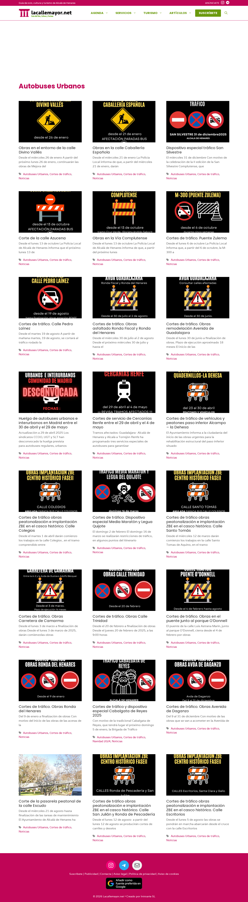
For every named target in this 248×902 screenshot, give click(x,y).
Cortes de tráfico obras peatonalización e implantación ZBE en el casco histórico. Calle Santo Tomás (195, 524)
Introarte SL (148, 896)
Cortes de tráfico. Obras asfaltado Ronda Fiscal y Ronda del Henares (122, 328)
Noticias (24, 178)
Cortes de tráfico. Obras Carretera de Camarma (41, 618)
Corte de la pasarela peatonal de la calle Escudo (50, 803)
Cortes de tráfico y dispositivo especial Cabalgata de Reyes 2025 (120, 711)
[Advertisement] (124, 55)
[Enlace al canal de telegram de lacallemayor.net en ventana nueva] (226, 3)
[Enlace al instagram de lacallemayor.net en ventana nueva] (221, 3)
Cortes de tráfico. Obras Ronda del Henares (47, 709)
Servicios (123, 13)
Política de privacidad (142, 873)
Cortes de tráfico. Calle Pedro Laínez (46, 326)
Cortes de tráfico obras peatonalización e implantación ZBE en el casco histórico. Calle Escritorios (195, 808)
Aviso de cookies (168, 873)
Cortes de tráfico (60, 174)
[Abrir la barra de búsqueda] (226, 13)
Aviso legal (120, 873)
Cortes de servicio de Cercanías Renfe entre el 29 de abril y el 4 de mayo (124, 423)
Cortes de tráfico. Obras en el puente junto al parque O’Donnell (196, 618)
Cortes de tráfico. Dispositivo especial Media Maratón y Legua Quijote (123, 522)
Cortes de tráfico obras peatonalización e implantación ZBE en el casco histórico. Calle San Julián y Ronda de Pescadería (124, 808)
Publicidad (91, 873)
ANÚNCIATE (212, 3)
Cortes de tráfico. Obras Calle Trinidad (120, 618)
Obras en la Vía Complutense (120, 238)
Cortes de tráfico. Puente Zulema (196, 238)
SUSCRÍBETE (208, 13)
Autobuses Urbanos (35, 174)
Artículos (178, 13)
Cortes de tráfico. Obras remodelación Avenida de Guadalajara (190, 328)
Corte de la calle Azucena (42, 238)
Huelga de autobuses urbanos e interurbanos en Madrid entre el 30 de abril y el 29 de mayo (48, 423)
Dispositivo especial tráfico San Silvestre (194, 150)
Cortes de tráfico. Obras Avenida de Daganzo (196, 709)
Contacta (105, 873)
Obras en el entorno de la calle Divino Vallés (47, 150)
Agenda (97, 13)
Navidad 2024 (101, 741)
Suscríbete (75, 873)
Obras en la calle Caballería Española (119, 150)
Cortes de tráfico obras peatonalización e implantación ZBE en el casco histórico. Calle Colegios (48, 524)
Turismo (150, 13)
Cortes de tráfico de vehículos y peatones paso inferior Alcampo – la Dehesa (196, 423)
